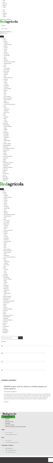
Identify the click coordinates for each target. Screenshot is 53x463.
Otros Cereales (7, 96)
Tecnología (5, 123)
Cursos (4, 175)
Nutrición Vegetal (7, 143)
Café (5, 118)
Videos (4, 172)
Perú (4, 2)
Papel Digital (5, 178)
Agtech (5, 151)
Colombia (5, 3)
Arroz (5, 94)
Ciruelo (5, 50)
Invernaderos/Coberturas (9, 148)
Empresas (5, 170)
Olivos (4, 113)
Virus (5, 142)
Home (4, 38)
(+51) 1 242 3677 (8, 440)
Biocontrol (6, 135)
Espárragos (6, 85)
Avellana (6, 74)
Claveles (6, 110)
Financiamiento (6, 164)
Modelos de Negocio (7, 167)
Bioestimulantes (6, 145)
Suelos (4, 153)
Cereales (5, 90)
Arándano (6, 42)
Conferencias (6, 173)
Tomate (5, 80)
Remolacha (6, 102)
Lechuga (6, 83)
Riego (5, 128)
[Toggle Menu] (2, 37)
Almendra (6, 72)
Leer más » (6, 401)
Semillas (6, 121)
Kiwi (5, 57)
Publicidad (5, 176)
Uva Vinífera (6, 69)
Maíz (5, 93)
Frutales (5, 41)
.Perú (5, 391)
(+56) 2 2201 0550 (9, 432)
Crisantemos (7, 109)
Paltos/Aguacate (7, 63)
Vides (4, 66)
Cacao (5, 120)
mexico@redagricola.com (10, 452)
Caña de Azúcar (7, 99)
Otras (4, 159)
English (4, 7)
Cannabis (6, 117)
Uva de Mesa (7, 68)
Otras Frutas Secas (8, 77)
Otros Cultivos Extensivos (9, 104)
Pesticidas (6, 134)
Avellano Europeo (8, 44)
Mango (5, 58)
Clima (5, 131)
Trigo (5, 91)
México (4, 5)
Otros (4, 115)
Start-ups (5, 168)
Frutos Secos (6, 71)
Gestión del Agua (7, 126)
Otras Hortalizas (7, 88)
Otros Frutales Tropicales (9, 61)
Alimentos (5, 157)
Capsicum (6, 87)
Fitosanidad (5, 132)
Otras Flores (6, 112)
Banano (5, 46)
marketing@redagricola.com (11, 434)
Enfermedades (7, 140)
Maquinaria (5, 146)
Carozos (6, 47)
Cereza (5, 49)
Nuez (5, 76)
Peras (5, 65)
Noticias (8, 391)
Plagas (5, 139)
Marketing (5, 165)
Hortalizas (5, 79)
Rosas (5, 107)
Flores (4, 106)
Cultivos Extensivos (7, 98)
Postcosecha (6, 150)
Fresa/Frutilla (7, 55)
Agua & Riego (6, 124)
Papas (5, 82)
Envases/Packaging (7, 156)
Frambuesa (6, 54)
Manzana (6, 60)
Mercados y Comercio (8, 162)
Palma (5, 101)
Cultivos (4, 39)
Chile (4, 0)
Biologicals (5, 179)
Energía (5, 129)
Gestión (4, 161)
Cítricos (5, 52)
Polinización (6, 137)
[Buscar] (20, 337)
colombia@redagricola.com (11, 450)
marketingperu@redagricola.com (12, 442)
